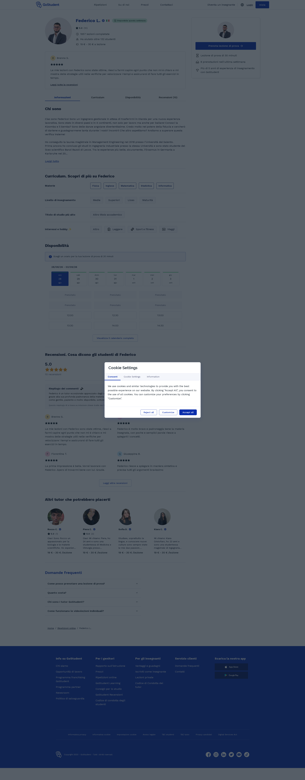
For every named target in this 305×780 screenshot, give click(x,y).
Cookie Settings (132, 376)
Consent (112, 376)
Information (153, 376)
